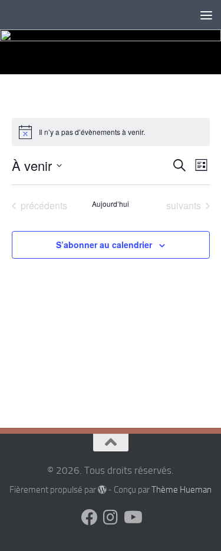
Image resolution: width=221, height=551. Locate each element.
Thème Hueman (181, 489)
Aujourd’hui (110, 204)
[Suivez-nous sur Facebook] (89, 517)
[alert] (111, 132)
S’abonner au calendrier (104, 244)
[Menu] (206, 14)
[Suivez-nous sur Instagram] (111, 517)
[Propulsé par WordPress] (102, 490)
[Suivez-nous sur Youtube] (132, 517)
